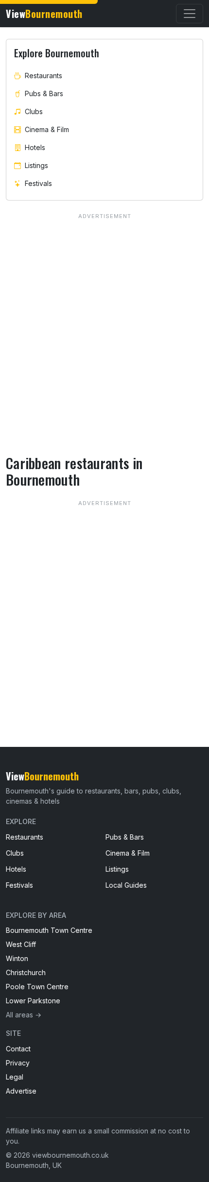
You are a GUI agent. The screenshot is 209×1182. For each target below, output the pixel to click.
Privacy (18, 1063)
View (44, 13)
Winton (17, 958)
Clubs (34, 111)
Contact (18, 1049)
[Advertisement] (104, 604)
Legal (14, 1077)
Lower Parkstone (33, 1000)
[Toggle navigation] (189, 13)
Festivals (38, 183)
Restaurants (43, 75)
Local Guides (126, 885)
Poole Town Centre (37, 986)
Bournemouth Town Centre (49, 930)
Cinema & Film (47, 129)
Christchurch (26, 972)
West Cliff (21, 944)
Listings (36, 165)
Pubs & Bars (44, 93)
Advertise (21, 1091)
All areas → (23, 1015)
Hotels (35, 147)
